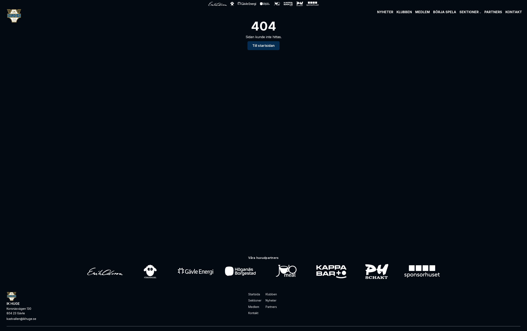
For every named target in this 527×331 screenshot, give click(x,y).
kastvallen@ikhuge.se (21, 318)
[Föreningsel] (150, 271)
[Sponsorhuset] (422, 271)
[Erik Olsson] (105, 271)
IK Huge (13, 304)
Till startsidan (263, 45)
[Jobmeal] (286, 271)
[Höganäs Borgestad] (241, 271)
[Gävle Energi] (195, 271)
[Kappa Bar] (332, 271)
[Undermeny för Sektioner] (480, 12)
